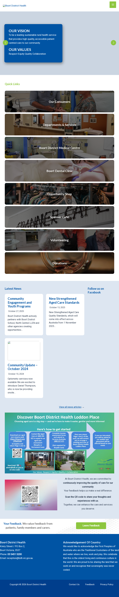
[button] (5, 42)
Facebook (94, 292)
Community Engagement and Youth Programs (20, 302)
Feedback (89, 584)
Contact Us (74, 584)
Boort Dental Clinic (59, 171)
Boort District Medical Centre (59, 148)
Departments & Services (59, 124)
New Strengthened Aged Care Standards (64, 300)
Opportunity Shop (59, 194)
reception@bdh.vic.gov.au (20, 558)
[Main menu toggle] (113, 4)
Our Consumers (59, 101)
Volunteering (59, 240)
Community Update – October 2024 (23, 367)
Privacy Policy (106, 584)
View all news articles (70, 407)
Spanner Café (59, 217)
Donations (59, 263)
